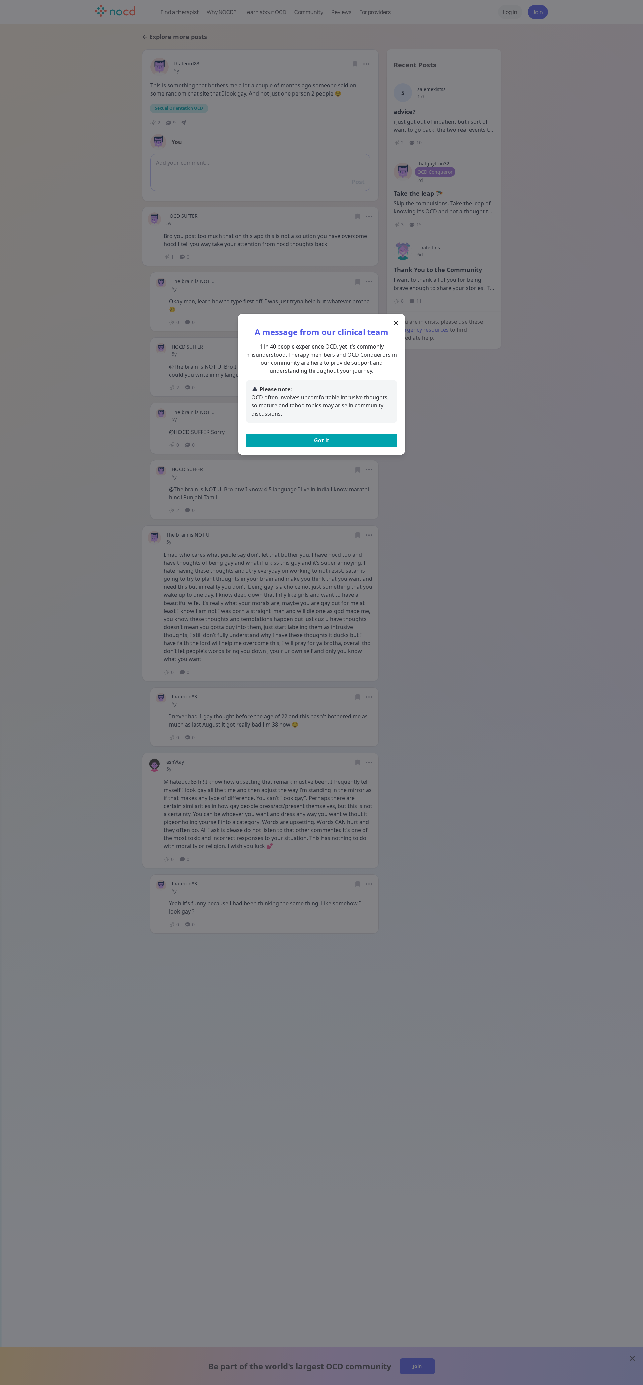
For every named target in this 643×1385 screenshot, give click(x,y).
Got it (321, 440)
